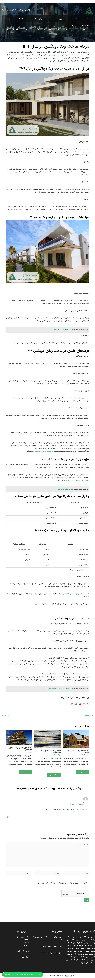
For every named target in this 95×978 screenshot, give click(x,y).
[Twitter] (84, 703)
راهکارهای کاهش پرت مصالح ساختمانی (20, 748)
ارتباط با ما (25, 939)
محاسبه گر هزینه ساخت (41, 18)
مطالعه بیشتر (82, 772)
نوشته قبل (89, 715)
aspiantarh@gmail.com (50, 953)
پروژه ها (59, 18)
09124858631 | (22, 10)
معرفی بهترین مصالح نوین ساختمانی (50, 751)
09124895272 (10, 10)
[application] (72, 18)
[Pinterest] (80, 703)
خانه (87, 18)
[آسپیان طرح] (89, 10)
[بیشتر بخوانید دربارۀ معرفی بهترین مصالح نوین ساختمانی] (47, 739)
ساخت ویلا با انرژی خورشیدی (44, 451)
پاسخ (8, 816)
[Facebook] (88, 703)
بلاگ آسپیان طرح (23, 937)
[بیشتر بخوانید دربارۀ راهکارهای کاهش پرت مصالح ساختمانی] (19, 737)
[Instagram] (27, 956)
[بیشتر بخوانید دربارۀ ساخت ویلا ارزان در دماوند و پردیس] (76, 739)
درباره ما (21, 18)
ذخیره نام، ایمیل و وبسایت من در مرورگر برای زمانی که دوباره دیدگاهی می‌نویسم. (61, 883)
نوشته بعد (6, 715)
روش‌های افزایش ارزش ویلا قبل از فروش (76, 480)
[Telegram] (72, 703)
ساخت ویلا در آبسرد (55, 55)
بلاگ (72, 25)
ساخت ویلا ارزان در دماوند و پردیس (78, 751)
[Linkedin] (76, 703)
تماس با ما (85, 25)
